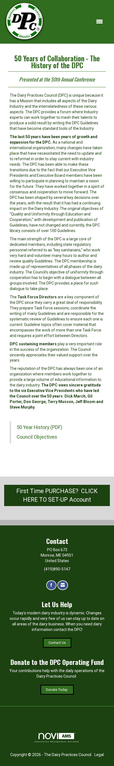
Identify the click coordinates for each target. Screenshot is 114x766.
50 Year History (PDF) (39, 427)
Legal (99, 754)
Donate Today (57, 690)
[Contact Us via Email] (62, 585)
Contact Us (57, 643)
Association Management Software (57, 742)
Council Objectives (37, 437)
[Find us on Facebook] (51, 585)
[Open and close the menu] (77, 21)
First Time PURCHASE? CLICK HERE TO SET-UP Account (57, 495)
